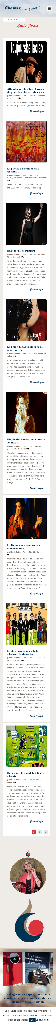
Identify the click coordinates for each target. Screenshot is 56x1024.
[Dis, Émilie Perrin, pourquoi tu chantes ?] (26, 412)
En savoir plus (37, 111)
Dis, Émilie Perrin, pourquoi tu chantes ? (26, 441)
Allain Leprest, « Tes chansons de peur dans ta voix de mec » (26, 90)
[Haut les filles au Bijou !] (26, 224)
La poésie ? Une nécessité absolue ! (23, 170)
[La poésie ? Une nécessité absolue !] (26, 141)
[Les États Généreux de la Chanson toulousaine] (26, 624)
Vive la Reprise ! (39, 178)
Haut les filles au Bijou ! (22, 250)
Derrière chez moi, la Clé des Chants (25, 774)
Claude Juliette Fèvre (18, 96)
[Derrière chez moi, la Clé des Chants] (26, 746)
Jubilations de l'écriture (23, 178)
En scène (41, 96)
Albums (41, 353)
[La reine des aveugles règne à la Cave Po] (26, 320)
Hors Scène (12, 98)
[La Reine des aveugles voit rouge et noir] (26, 518)
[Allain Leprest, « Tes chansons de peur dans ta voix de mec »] (26, 62)
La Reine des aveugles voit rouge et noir (23, 546)
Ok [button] (32, 1019)
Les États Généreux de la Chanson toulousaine (23, 652)
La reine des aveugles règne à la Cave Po (25, 348)
